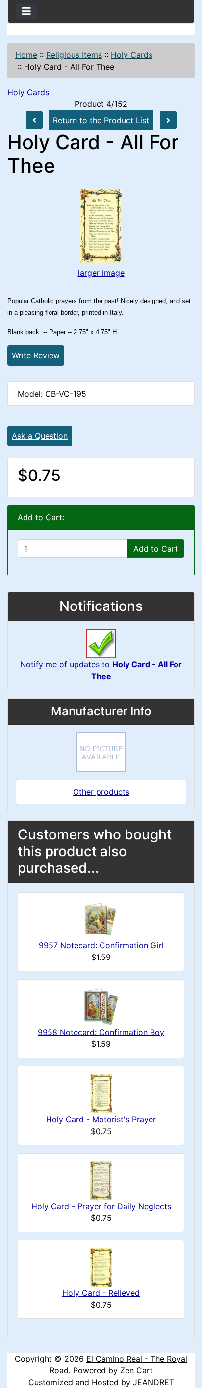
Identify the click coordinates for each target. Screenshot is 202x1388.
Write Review (36, 355)
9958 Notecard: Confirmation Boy (101, 1032)
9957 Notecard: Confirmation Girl (101, 945)
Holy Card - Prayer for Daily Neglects (101, 1206)
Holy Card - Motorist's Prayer (101, 1119)
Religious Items (74, 55)
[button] (184, 1339)
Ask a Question (40, 436)
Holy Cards (131, 55)
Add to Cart (155, 549)
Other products (101, 792)
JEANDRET (153, 1382)
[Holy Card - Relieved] (101, 1267)
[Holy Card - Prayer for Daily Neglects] (101, 1180)
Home (26, 55)
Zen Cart (136, 1370)
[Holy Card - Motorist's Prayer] (101, 1093)
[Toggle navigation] (26, 11)
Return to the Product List (101, 120)
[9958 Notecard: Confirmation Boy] (101, 1006)
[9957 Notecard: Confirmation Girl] (101, 919)
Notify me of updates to (101, 670)
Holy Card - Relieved (101, 1293)
